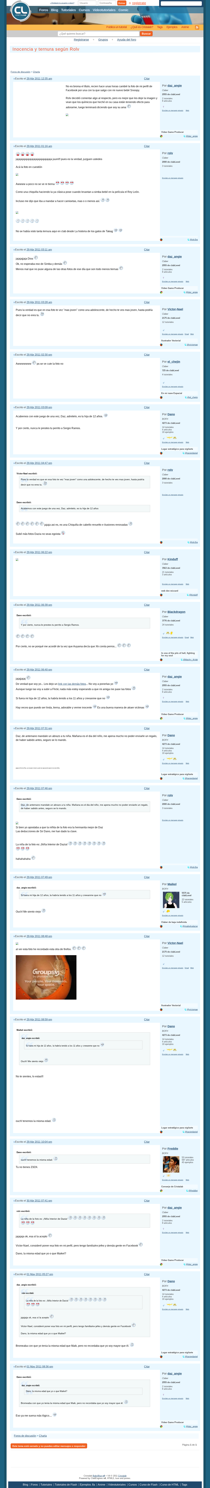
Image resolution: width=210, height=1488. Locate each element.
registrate (139, 3)
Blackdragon (176, 611)
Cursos (84, 10)
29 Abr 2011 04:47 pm (39, 463)
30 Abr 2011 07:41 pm (39, 1200)
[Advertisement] (105, 60)
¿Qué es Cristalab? (142, 27)
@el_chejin (192, 397)
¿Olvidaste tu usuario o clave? (62, 3)
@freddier (193, 1190)
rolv (170, 153)
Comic (123, 10)
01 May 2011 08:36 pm (40, 1366)
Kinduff (173, 559)
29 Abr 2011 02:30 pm (39, 354)
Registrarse (81, 39)
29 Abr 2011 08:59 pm (39, 1019)
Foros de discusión (20, 71)
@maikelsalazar (190, 926)
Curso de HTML (169, 1484)
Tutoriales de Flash (66, 1484)
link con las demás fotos (72, 684)
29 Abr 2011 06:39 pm (39, 604)
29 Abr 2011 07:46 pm (39, 788)
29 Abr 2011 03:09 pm (39, 407)
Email (187, 334)
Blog (54, 10)
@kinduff (193, 595)
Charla (36, 71)
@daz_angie (192, 136)
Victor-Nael (175, 309)
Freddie (173, 1148)
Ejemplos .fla (87, 1484)
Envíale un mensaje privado (172, 110)
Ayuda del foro (126, 39)
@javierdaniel (191, 453)
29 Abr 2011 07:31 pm (39, 728)
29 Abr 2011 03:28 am (39, 302)
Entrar (121, 3)
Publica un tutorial (116, 27)
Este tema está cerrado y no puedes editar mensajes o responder (48, 1446)
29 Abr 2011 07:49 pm (39, 877)
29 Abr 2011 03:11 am (39, 249)
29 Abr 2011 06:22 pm (39, 552)
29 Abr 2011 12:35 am (39, 78)
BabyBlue (99, 1476)
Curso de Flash (149, 1484)
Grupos (103, 39)
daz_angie (175, 85)
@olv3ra (194, 239)
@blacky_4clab (190, 659)
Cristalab (122, 1476)
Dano (171, 414)
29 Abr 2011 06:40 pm (39, 669)
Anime (185, 27)
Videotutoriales (104, 10)
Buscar (146, 33)
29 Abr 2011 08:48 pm (39, 936)
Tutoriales (68, 10)
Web (187, 110)
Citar (147, 78)
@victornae (192, 344)
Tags (160, 27)
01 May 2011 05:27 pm (40, 1274)
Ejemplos (172, 27)
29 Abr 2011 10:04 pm (39, 1141)
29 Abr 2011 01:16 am (39, 146)
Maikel (172, 884)
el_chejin (174, 361)
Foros (43, 10)
